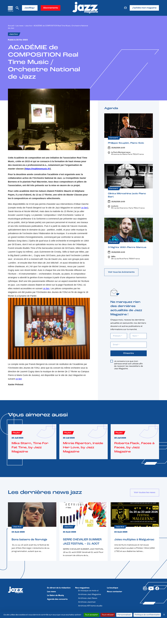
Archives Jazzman (87, 602)
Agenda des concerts (57, 599)
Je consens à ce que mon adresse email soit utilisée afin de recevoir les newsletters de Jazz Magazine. (128, 365)
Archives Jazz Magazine (89, 594)
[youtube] (151, 590)
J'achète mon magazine (144, 8)
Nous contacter (114, 592)
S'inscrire (128, 353)
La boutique (112, 588)
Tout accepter (91, 615)
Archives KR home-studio (90, 606)
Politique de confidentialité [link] (147, 615)
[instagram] (145, 590)
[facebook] (157, 590)
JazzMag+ (29, 8)
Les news (19, 26)
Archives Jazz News (87, 598)
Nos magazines (82, 588)
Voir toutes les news (144, 493)
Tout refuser (108, 615)
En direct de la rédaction (59, 588)
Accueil (11, 26)
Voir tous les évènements (121, 272)
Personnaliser (124, 615)
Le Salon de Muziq (55, 595)
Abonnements (50, 8)
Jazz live (28, 26)
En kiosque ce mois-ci (88, 591)
